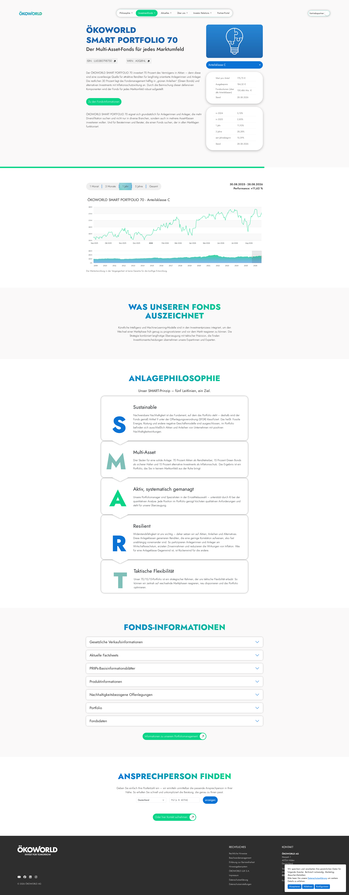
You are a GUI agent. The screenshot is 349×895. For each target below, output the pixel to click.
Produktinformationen (106, 681)
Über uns (181, 13)
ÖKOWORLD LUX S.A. (239, 871)
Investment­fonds (146, 13)
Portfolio (96, 707)
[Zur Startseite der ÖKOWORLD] (30, 13)
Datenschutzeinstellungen (240, 884)
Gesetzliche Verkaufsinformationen (116, 642)
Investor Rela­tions (201, 13)
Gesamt (153, 186)
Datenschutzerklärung (317, 878)
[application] (174, 221)
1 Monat (94, 186)
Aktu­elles (165, 13)
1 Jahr (125, 186)
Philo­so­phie (125, 13)
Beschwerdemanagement (240, 858)
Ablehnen (308, 886)
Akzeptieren (294, 886)
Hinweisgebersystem (238, 866)
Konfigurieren (322, 886)
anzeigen (210, 800)
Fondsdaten (98, 721)
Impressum (234, 875)
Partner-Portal (223, 13)
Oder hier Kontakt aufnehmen (171, 817)
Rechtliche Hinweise (238, 853)
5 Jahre (139, 186)
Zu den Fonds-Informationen (103, 102)
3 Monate (110, 186)
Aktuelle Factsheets (104, 655)
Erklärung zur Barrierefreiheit (242, 862)
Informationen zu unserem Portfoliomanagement (171, 736)
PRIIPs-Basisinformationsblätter (112, 668)
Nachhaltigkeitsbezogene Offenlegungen (121, 694)
